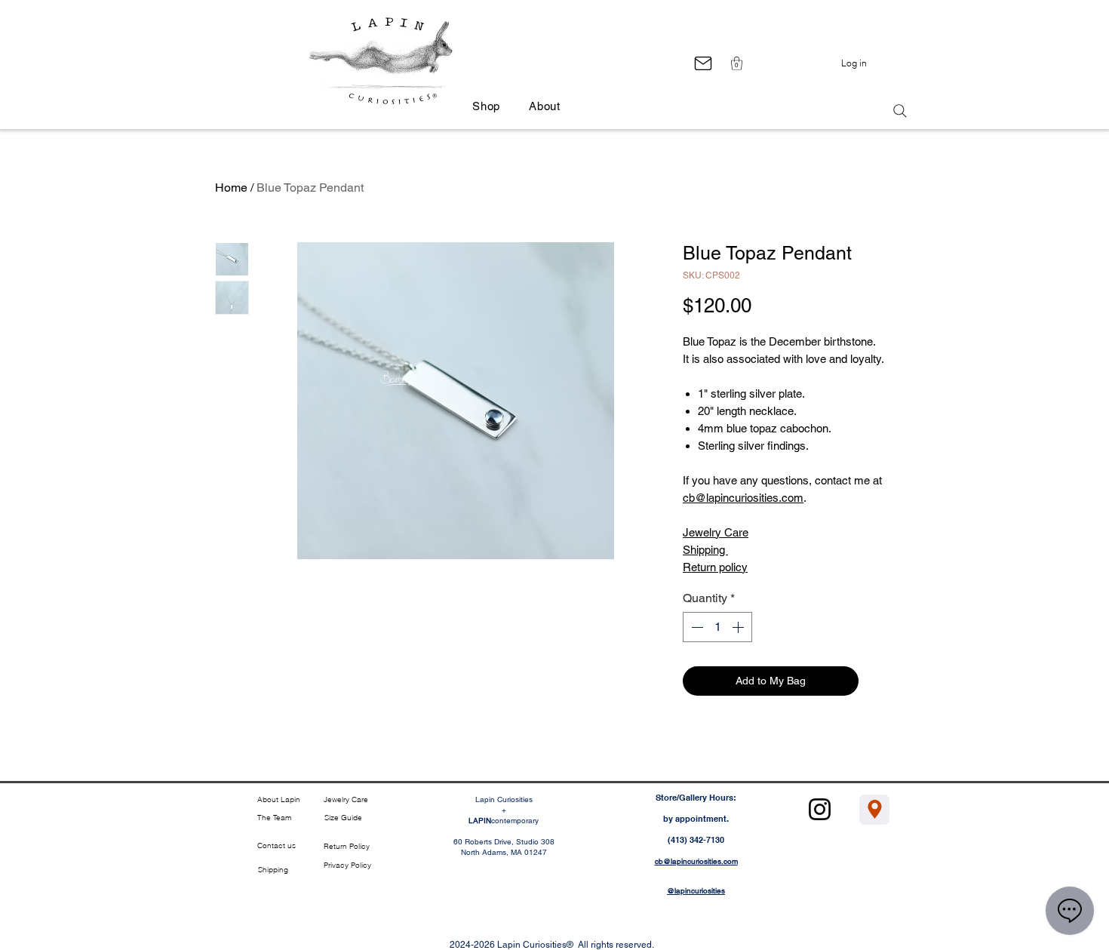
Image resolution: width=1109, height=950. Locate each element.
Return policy (715, 567)
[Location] (874, 810)
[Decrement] (695, 627)
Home (231, 187)
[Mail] (702, 63)
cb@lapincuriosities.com (743, 497)
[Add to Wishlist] (879, 681)
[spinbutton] (717, 627)
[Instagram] (819, 809)
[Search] (900, 111)
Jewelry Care (715, 532)
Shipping (705, 549)
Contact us (276, 845)
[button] (736, 63)
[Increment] (739, 627)
